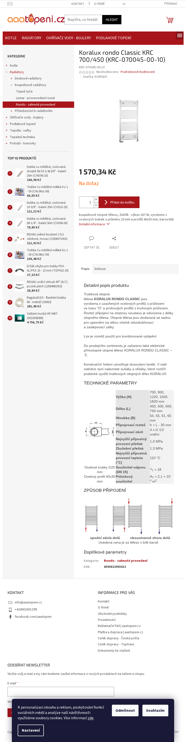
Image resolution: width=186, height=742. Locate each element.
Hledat (112, 19)
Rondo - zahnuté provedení (35, 104)
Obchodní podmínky (112, 613)
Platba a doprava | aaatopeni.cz (120, 632)
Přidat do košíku (122, 202)
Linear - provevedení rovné (35, 98)
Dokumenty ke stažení (114, 650)
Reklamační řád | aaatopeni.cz (119, 626)
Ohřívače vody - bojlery (27, 117)
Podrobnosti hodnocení (138, 72)
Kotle (14, 65)
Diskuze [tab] (100, 268)
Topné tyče (24, 91)
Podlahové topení (23, 124)
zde (90, 718)
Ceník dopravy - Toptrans (116, 644)
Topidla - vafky (20, 130)
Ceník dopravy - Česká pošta (118, 638)
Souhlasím (155, 710)
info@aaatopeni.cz (28, 602)
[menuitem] (11, 38)
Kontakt (77, 4)
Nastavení (31, 730)
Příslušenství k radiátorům (34, 111)
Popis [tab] (85, 268)
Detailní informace (92, 224)
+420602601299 (26, 609)
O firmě (99, 4)
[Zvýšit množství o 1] (96, 199)
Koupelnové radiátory (30, 85)
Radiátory (17, 72)
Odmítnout (125, 710)
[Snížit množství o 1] (96, 205)
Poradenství (107, 619)
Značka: (95, 76)
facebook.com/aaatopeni (33, 616)
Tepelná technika (22, 137)
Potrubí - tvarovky (23, 143)
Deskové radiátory (28, 78)
